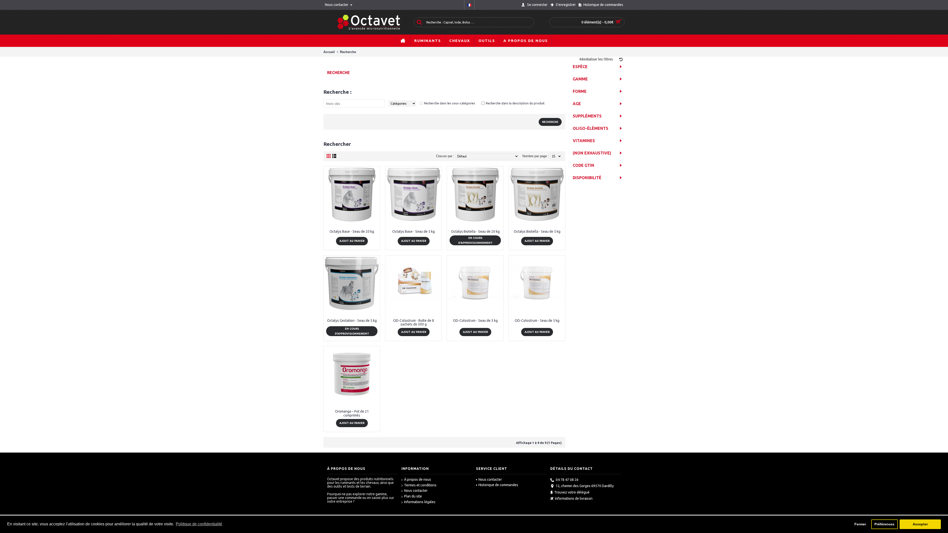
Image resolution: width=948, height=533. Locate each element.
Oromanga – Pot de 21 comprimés (352, 413)
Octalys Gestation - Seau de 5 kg (352, 321)
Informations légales (419, 502)
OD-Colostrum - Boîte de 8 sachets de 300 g (413, 322)
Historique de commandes (498, 485)
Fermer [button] (860, 524)
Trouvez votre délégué (572, 492)
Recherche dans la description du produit (515, 103)
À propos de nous (417, 479)
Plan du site (413, 496)
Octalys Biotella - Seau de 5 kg (537, 231)
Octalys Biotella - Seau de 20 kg (475, 231)
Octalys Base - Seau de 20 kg (352, 231)
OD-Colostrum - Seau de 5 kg (537, 321)
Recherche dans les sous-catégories (449, 103)
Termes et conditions (420, 485)
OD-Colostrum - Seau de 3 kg (475, 321)
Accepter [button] (920, 524)
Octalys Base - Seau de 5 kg (413, 231)
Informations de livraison (573, 499)
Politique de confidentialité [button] (199, 524)
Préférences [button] (884, 524)
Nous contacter (416, 491)
